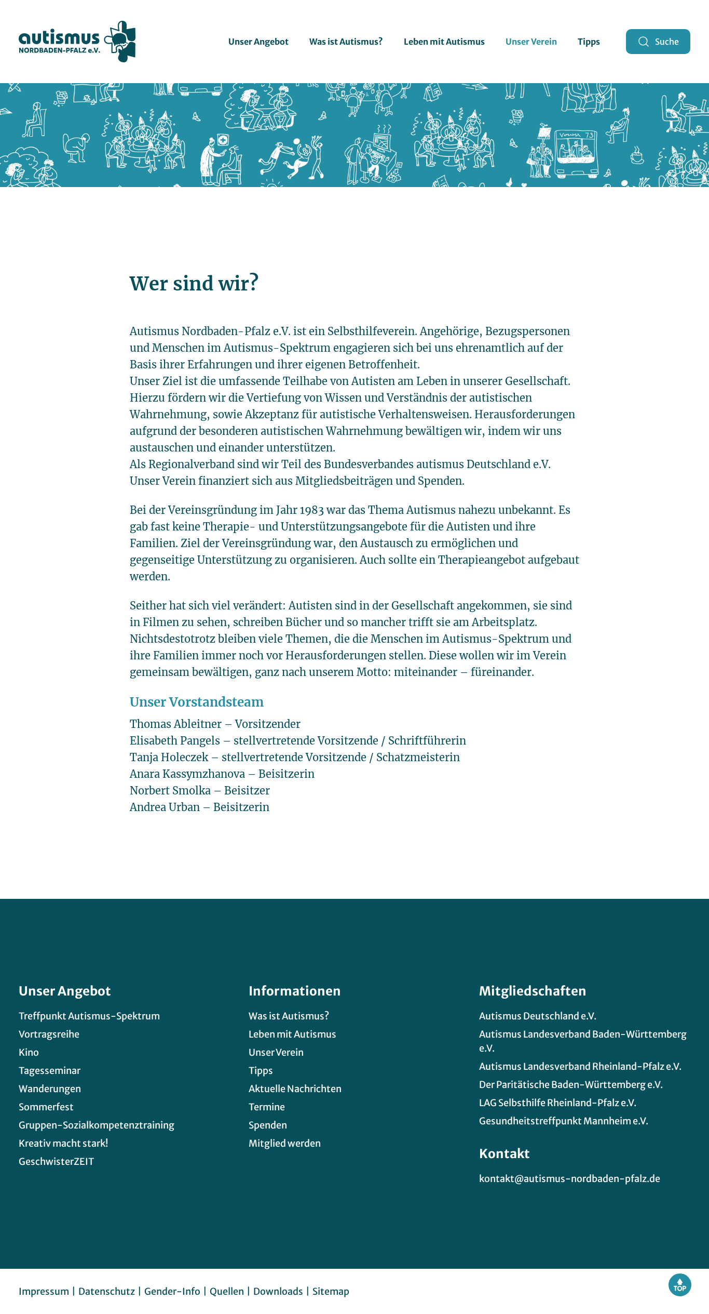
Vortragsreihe (49, 1034)
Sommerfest (46, 1107)
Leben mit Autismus (444, 41)
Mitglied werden (285, 1143)
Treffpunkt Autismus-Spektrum (89, 1016)
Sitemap (330, 1291)
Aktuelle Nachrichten (295, 1089)
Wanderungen (50, 1089)
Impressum (44, 1291)
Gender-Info (172, 1291)
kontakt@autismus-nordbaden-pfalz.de (569, 1179)
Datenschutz (106, 1291)
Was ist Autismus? (346, 41)
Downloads (278, 1291)
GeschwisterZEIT (56, 1161)
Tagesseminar (49, 1071)
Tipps (589, 41)
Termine (267, 1107)
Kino (29, 1052)
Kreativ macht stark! (63, 1143)
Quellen (227, 1291)
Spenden (268, 1125)
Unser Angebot (258, 41)
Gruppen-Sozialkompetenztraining (96, 1125)
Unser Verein (531, 41)
